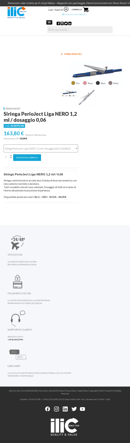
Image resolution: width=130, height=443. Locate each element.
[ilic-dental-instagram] (56, 408)
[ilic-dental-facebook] (47, 408)
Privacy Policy (70, 391)
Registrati (58, 10)
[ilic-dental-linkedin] (65, 408)
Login (50, 10)
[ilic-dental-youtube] (82, 408)
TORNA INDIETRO (73, 54)
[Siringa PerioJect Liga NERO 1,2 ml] (95, 73)
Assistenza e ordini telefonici (75, 14)
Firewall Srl (108, 391)
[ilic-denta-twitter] (74, 408)
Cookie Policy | (83, 391)
